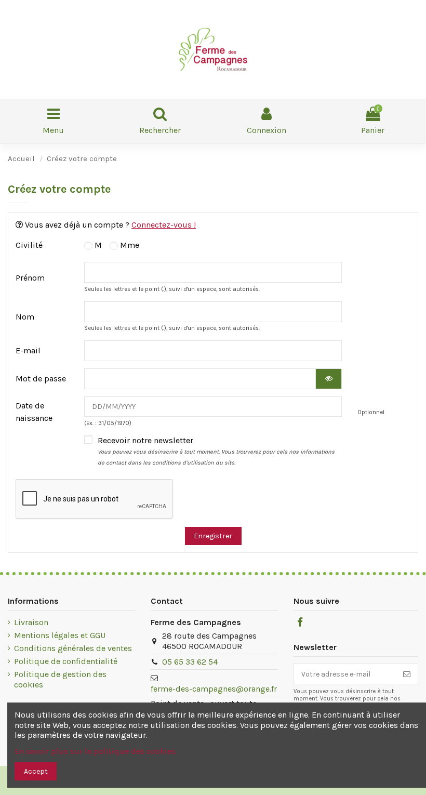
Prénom (30, 278)
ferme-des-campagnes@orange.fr (214, 689)
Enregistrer (213, 536)
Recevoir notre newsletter (216, 450)
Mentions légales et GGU (59, 635)
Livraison (31, 622)
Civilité (29, 245)
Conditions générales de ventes (73, 648)
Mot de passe (41, 378)
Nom (25, 317)
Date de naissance (34, 412)
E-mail (28, 350)
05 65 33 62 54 (190, 662)
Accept (36, 771)
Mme (128, 245)
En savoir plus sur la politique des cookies (95, 751)
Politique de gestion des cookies (60, 679)
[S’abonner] (407, 674)
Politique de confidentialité (65, 661)
